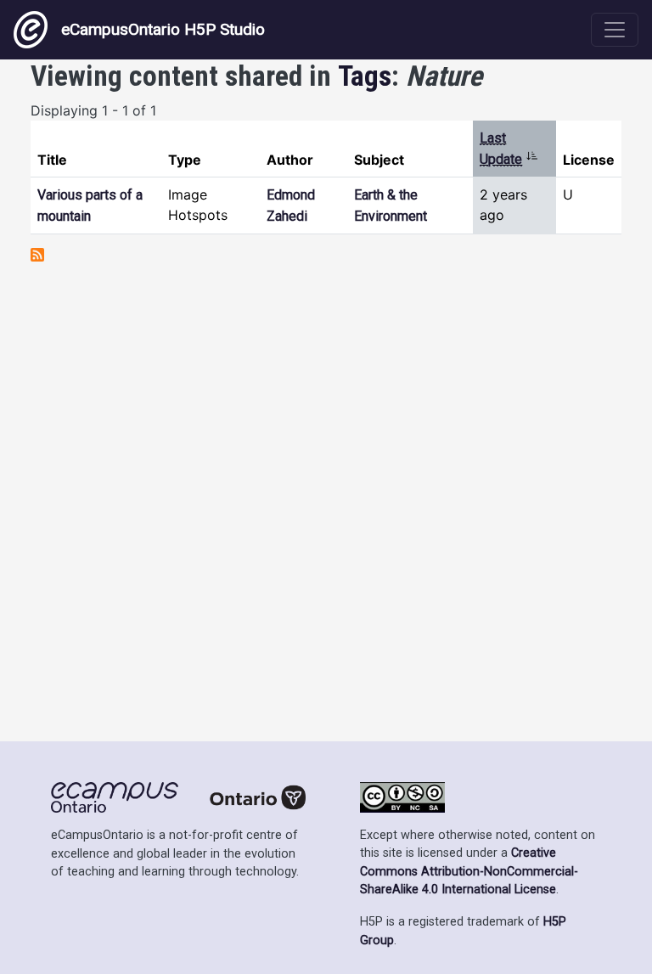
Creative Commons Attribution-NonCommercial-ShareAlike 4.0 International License (469, 871)
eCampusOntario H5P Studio (163, 29)
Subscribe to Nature (37, 255)
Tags (364, 76)
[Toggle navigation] (614, 30)
